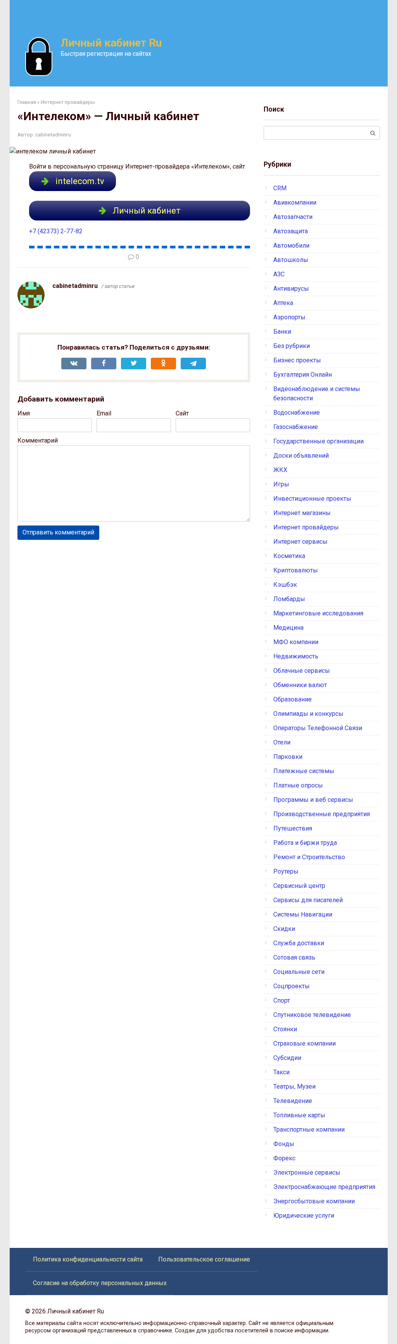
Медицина (288, 627)
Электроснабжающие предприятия (324, 1187)
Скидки (284, 928)
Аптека (283, 303)
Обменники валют (300, 685)
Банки (282, 331)
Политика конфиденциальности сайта (88, 1259)
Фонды (283, 1144)
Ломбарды (289, 599)
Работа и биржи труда (305, 842)
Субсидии (287, 1057)
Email (104, 413)
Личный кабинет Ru (111, 42)
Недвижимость (295, 656)
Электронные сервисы (306, 1172)
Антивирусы (291, 288)
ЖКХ (280, 470)
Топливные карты (299, 1115)
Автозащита (290, 231)
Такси (281, 1072)
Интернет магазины (302, 513)
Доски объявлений (301, 455)
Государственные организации (318, 441)
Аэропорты (289, 317)
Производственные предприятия (321, 814)
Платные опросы (298, 785)
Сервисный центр (299, 885)
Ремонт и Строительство (309, 857)
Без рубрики (291, 346)
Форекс (284, 1158)
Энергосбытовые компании (314, 1201)
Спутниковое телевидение (312, 1014)
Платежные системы (303, 771)
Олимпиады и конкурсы (308, 713)
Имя (23, 413)
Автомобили (291, 245)
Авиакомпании (294, 202)
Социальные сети (299, 971)
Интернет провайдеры (306, 527)
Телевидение (292, 1100)
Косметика (289, 556)
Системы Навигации (302, 914)
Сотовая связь (294, 957)
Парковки (287, 756)
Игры (281, 484)
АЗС (279, 274)
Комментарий (37, 440)
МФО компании (295, 642)
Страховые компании (304, 1043)
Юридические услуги (303, 1215)
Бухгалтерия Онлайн (302, 374)
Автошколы (290, 260)
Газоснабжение (295, 427)
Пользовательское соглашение (204, 1259)
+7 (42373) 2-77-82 (56, 231)
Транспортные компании (309, 1129)
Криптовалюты (295, 570)
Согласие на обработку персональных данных (100, 1283)
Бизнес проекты (297, 360)
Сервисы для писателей (308, 900)
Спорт (281, 1000)
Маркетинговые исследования (318, 613)
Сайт (182, 413)
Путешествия (292, 828)
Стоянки (285, 1029)
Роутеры (286, 871)
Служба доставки (298, 943)
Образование (292, 699)
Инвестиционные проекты (312, 498)
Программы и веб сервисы (313, 799)
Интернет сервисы (300, 541)
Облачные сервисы (301, 670)
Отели (281, 742)
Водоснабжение (296, 412)
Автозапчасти (292, 217)
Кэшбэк (285, 584)
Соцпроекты (291, 986)
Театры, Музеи (294, 1086)
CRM (280, 188)
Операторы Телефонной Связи (317, 728)
